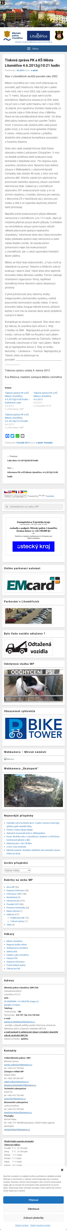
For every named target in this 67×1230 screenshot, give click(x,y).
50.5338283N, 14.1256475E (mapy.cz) (21, 1001)
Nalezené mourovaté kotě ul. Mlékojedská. (26, 833)
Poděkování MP (17, 918)
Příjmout (33, 1200)
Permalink (48, 443)
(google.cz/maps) (12, 1005)
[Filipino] (21, 492)
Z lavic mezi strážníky (16, 847)
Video (9, 924)
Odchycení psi (13, 900)
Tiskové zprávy (17, 921)
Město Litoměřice (15, 941)
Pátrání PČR (12, 958)
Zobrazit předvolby (33, 1217)
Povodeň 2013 (23, 443)
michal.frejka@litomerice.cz (17, 1129)
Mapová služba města (17, 944)
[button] (62, 1170)
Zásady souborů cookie (40, 1225)
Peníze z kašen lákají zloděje (20, 830)
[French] (17, 492)
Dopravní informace (16, 890)
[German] (13, 492)
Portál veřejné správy (16, 965)
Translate (49, 496)
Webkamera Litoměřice (17, 948)
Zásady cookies (21, 1225)
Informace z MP (14, 894)
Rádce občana (13, 911)
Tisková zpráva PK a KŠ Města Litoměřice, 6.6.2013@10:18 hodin (17, 417)
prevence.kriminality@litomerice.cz (20, 1085)
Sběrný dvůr (12, 951)
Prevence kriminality (16, 907)
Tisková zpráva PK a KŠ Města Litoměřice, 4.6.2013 (45, 396)
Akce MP (11, 887)
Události (10, 914)
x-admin (34, 70)
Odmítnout (33, 1208)
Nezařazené (12, 897)
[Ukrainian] (25, 492)
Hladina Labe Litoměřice (18, 955)
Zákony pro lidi (13, 968)
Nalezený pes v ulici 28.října (19, 843)
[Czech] (6, 492)
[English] (10, 492)
